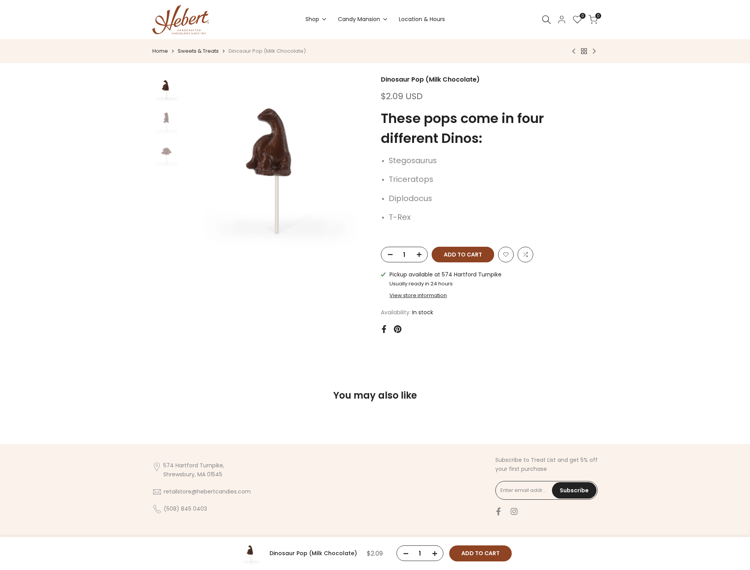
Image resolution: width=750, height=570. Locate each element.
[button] (506, 254)
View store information (418, 295)
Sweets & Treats (198, 51)
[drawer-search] (546, 19)
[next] (353, 167)
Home (160, 51)
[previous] (200, 167)
